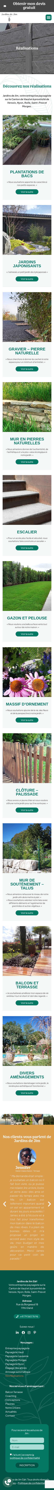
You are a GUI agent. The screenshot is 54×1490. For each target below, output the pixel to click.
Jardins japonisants (27, 264)
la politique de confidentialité (25, 1456)
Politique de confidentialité (33, 1482)
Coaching (10, 1395)
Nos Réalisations (14, 1375)
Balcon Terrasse (14, 1391)
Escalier (27, 532)
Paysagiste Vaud (14, 1352)
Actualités (11, 1411)
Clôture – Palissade (27, 792)
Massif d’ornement (27, 704)
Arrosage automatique (17, 1371)
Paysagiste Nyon (14, 1363)
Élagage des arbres (16, 1367)
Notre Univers (12, 1407)
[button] (49, 17)
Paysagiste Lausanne (16, 1356)
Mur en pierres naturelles (27, 441)
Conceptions (12, 1399)
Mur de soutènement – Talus (27, 884)
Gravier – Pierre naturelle (27, 351)
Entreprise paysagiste (17, 1348)
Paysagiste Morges (15, 1359)
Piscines (10, 1403)
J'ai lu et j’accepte (25, 1456)
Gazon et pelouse (27, 618)
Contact (10, 1415)
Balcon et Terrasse (27, 985)
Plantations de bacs (27, 174)
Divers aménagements (27, 1075)
